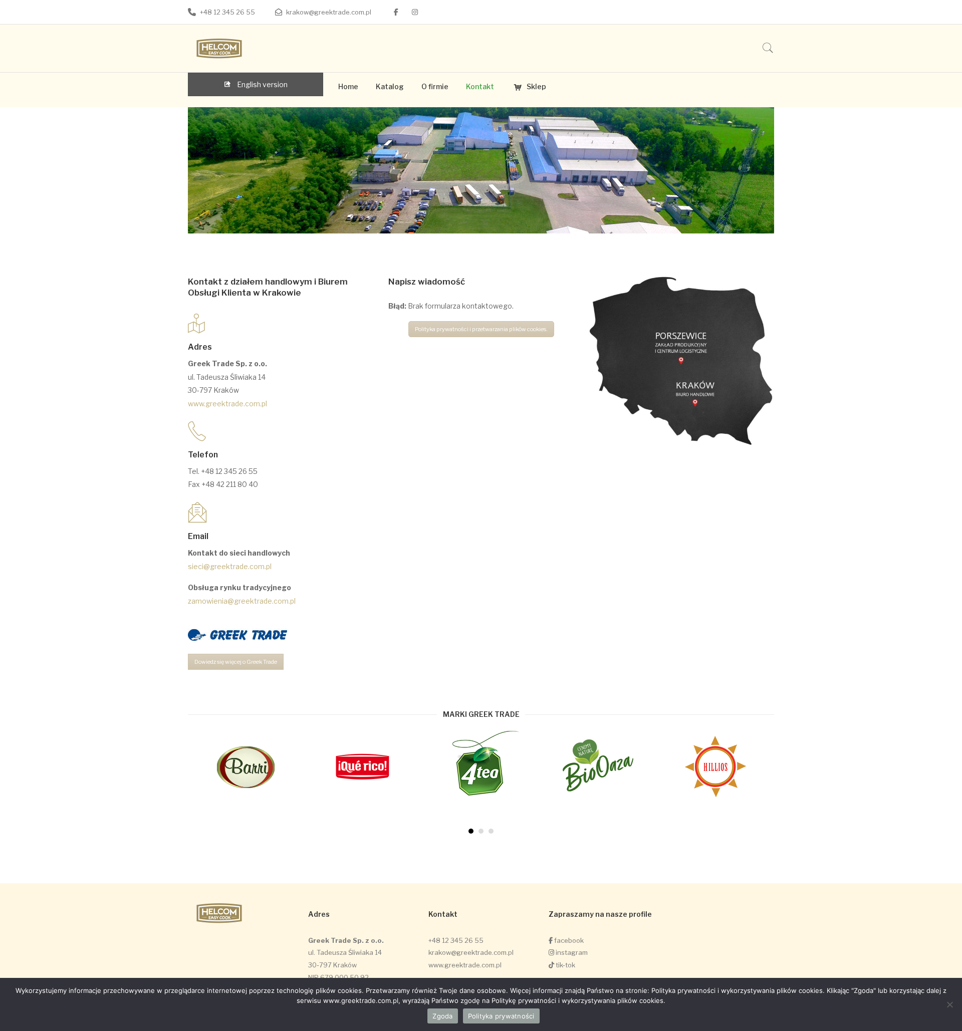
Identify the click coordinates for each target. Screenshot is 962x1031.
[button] (470, 831)
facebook (568, 940)
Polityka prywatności (501, 1016)
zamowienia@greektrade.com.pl (242, 601)
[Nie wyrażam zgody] (949, 1004)
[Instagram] (414, 12)
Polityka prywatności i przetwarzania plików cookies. (481, 329)
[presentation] (168, 783)
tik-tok (564, 965)
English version (261, 84)
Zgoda (442, 1016)
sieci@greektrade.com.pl (230, 566)
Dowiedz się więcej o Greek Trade (235, 661)
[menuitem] (348, 87)
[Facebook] (396, 12)
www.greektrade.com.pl (227, 403)
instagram (571, 952)
